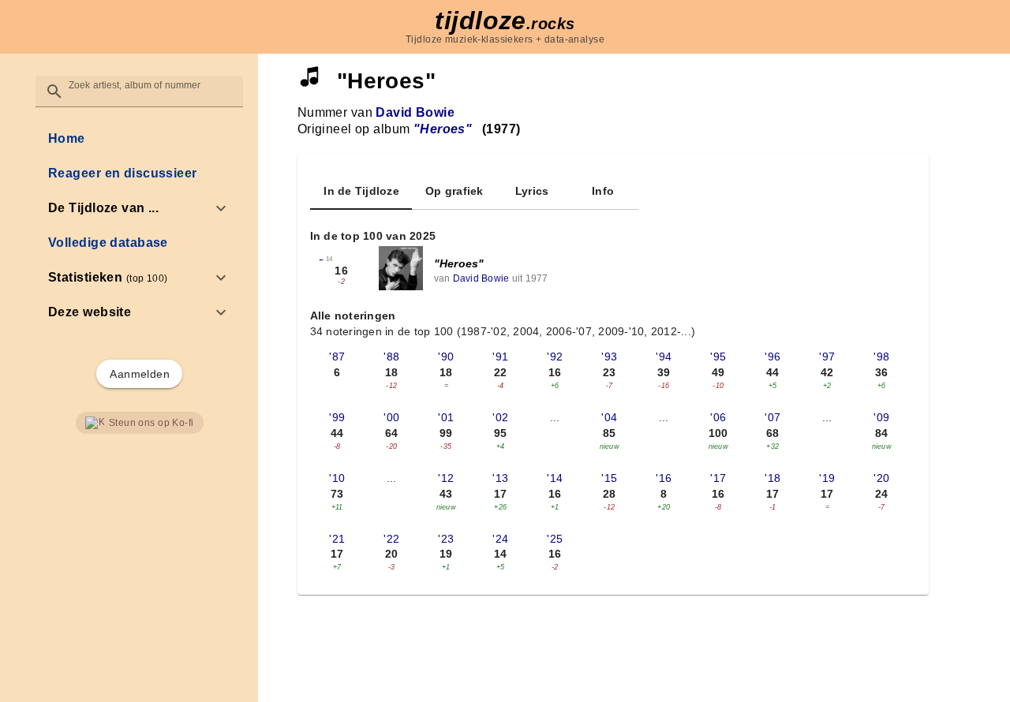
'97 (827, 356)
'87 (337, 356)
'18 (772, 478)
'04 (609, 417)
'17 (718, 478)
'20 (881, 478)
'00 (391, 417)
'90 (446, 356)
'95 (718, 356)
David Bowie (415, 112)
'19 (827, 478)
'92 (555, 356)
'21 (337, 538)
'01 (446, 417)
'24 (500, 538)
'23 (446, 538)
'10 (337, 478)
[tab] (361, 191)
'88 (391, 356)
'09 (881, 417)
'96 (772, 356)
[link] (139, 138)
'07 (772, 417)
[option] (139, 208)
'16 (663, 478)
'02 (500, 417)
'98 (881, 356)
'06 (718, 417)
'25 (555, 538)
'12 (446, 478)
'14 (555, 478)
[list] (139, 225)
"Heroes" (459, 263)
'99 (337, 417)
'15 (609, 478)
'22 (391, 538)
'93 (609, 356)
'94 (663, 356)
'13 (500, 478)
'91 (500, 356)
